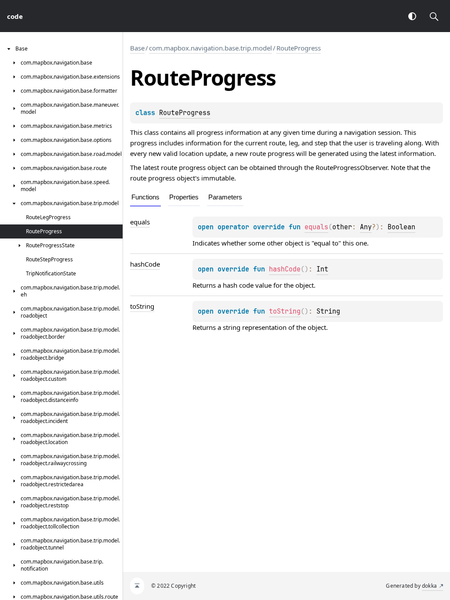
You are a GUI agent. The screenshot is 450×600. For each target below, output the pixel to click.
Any (366, 227)
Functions (145, 197)
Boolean (401, 227)
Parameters (225, 197)
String (328, 311)
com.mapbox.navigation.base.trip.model (210, 47)
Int (322, 269)
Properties (184, 197)
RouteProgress (298, 47)
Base (137, 47)
